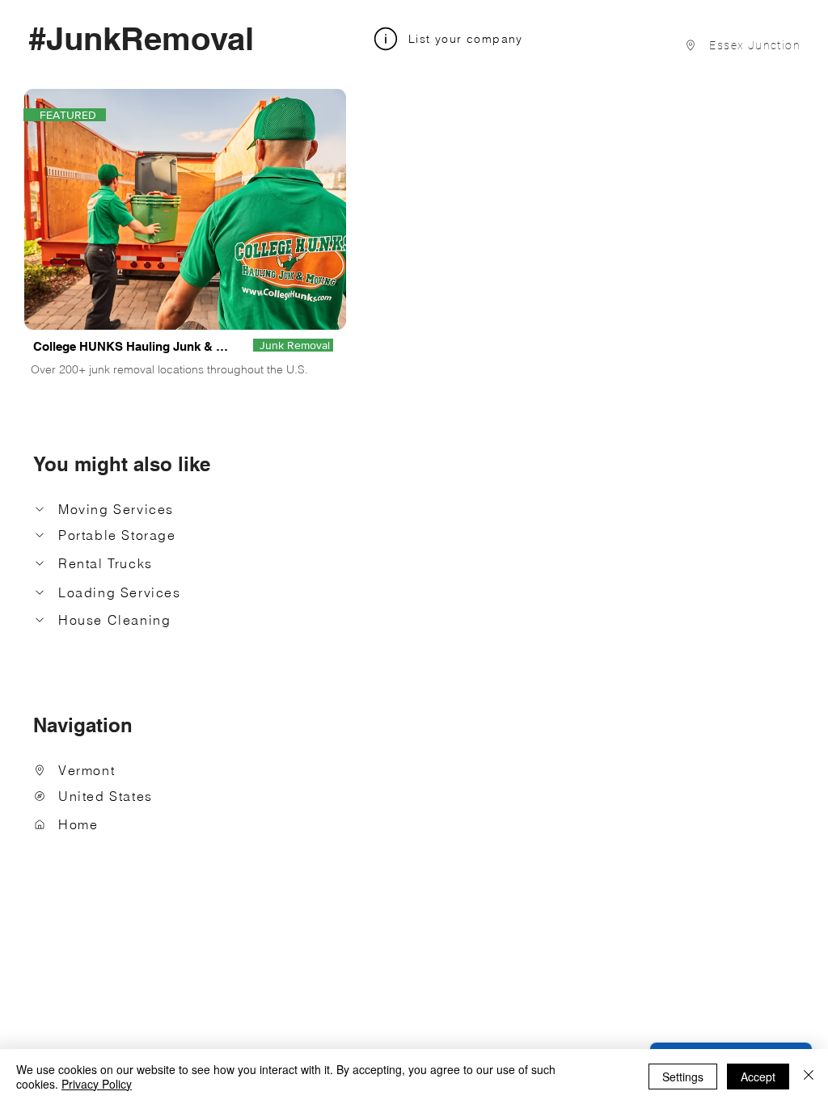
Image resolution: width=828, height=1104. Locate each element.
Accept (758, 1076)
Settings (682, 1076)
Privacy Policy (96, 1084)
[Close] (808, 1076)
